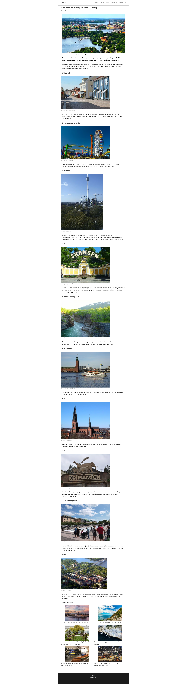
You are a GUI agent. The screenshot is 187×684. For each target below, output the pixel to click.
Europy (88, 60)
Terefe (63, 2)
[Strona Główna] (61, 10)
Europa (64, 10)
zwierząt (99, 494)
